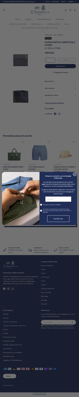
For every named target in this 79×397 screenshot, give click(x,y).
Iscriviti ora (58, 219)
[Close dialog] (74, 174)
